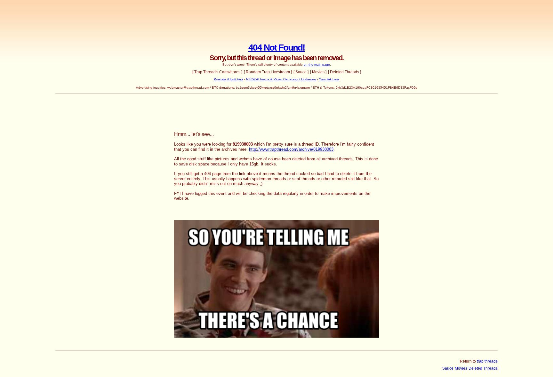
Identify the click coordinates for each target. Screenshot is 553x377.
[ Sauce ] (301, 72)
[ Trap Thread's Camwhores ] (217, 72)
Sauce (447, 368)
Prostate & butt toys (228, 79)
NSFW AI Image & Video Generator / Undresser (281, 79)
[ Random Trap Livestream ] (268, 72)
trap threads (487, 361)
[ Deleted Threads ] (344, 72)
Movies (461, 368)
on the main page (317, 64)
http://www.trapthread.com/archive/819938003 (291, 149)
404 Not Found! (276, 47)
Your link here (329, 79)
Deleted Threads (483, 368)
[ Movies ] (318, 72)
